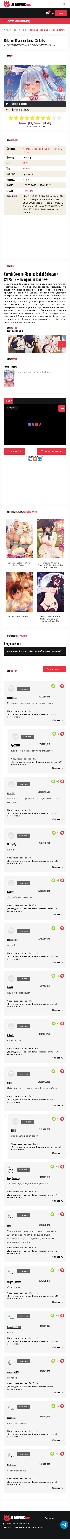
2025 (25, 163)
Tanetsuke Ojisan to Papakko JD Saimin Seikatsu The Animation (50, 565)
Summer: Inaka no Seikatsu (19, 616)
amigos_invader (14, 1282)
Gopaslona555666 (14, 1327)
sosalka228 (11, 1418)
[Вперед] (62, 344)
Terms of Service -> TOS (18, 1523)
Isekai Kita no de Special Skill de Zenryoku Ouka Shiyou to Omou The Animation (50, 620)
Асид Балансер (13, 1178)
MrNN (9, 1083)
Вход (60, 13)
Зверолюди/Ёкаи (41, 148)
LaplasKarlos (12, 940)
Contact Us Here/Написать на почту (25, 1527)
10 (59, 118)
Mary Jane (28, 190)
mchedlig (10, 793)
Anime (20, 4)
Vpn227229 (15, 745)
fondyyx (10, 892)
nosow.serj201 (13, 1372)
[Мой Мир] (40, 459)
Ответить (57, 720)
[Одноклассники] (35, 459)
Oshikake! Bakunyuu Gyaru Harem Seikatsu (19, 564)
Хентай (23, 29)
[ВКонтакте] (30, 459)
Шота (26, 152)
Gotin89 (10, 987)
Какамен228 (12, 698)
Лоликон (56, 148)
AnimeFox (11, 29)
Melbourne (11, 1465)
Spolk (9, 1226)
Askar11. (10, 1035)
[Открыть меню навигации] (5, 13)
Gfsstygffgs (12, 844)
